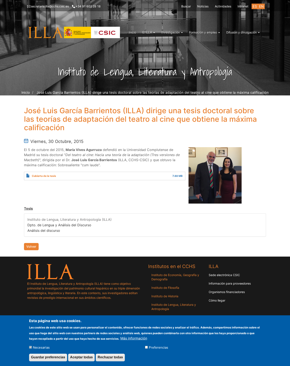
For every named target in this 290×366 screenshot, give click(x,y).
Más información (133, 338)
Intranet (243, 6)
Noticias (202, 6)
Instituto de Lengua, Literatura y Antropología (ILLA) (69, 219)
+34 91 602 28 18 (88, 6)
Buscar (186, 6)
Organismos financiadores (227, 292)
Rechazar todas (110, 357)
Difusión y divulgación (242, 32)
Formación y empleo (203, 32)
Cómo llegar (217, 300)
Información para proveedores (230, 283)
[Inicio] (75, 32)
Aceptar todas (81, 357)
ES (255, 6)
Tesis (28, 208)
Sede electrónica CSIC (224, 275)
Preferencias (158, 347)
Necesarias (41, 347)
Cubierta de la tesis (44, 175)
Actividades (223, 6)
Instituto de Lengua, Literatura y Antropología (173, 307)
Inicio (132, 32)
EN (261, 6)
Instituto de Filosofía (165, 287)
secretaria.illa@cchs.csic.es (50, 6)
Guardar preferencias (48, 357)
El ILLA (147, 32)
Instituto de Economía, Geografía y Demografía (175, 277)
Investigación (171, 32)
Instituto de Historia (164, 296)
